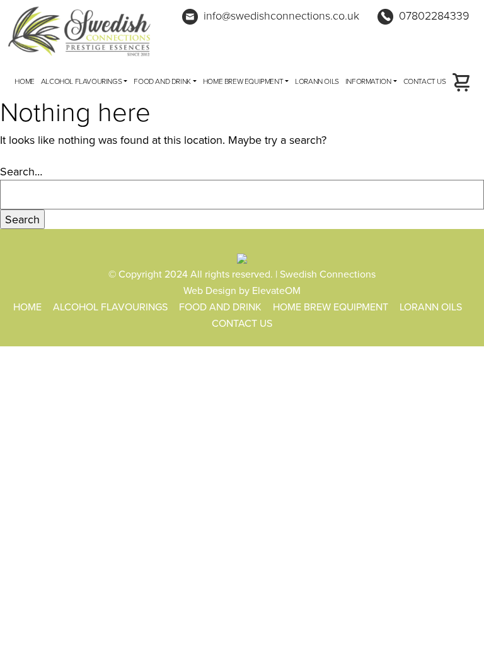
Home (24, 81)
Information (368, 81)
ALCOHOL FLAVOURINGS (81, 81)
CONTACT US (424, 81)
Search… (21, 171)
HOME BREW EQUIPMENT (243, 81)
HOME (27, 307)
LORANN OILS (317, 81)
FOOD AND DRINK (162, 81)
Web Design (209, 290)
